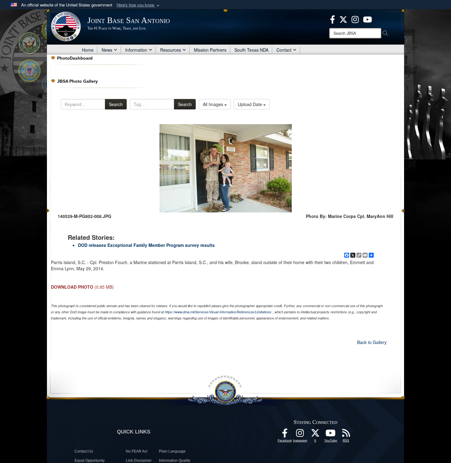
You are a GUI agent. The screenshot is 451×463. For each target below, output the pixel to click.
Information (136, 50)
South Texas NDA (251, 50)
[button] (139, 5)
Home (88, 50)
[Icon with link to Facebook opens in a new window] (332, 19)
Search (116, 104)
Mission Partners (210, 50)
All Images (213, 104)
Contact (283, 50)
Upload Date (250, 104)
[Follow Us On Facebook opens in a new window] (284, 434)
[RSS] (346, 434)
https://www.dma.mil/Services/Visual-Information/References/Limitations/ (218, 312)
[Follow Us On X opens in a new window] (315, 434)
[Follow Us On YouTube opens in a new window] (330, 434)
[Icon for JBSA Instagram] (300, 434)
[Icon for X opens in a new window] (343, 19)
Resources (170, 50)
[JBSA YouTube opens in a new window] (367, 19)
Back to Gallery (372, 342)
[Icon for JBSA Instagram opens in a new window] (355, 19)
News (107, 50)
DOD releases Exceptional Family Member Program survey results (146, 245)
